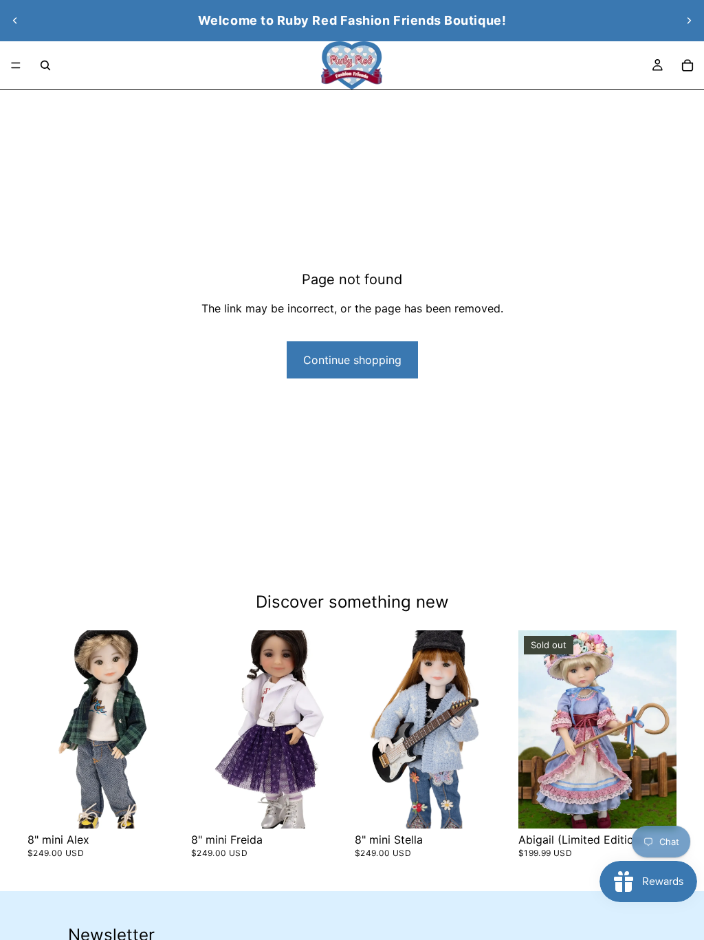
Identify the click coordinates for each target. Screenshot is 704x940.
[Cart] (687, 65)
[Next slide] (689, 21)
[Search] (45, 65)
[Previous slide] (15, 21)
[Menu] (16, 65)
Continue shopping (352, 360)
